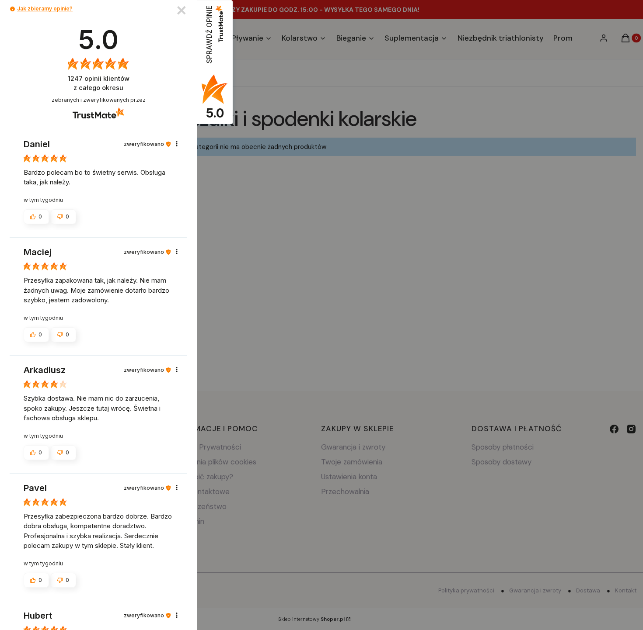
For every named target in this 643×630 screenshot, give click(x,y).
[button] (12, 9)
